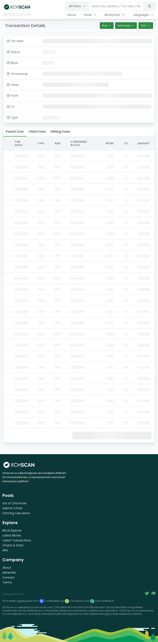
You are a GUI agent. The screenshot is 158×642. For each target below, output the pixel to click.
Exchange (124, 25)
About (6, 568)
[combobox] (116, 6)
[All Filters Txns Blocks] (76, 6)
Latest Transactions (16, 540)
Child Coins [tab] (37, 131)
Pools (88, 15)
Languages (141, 15)
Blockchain (112, 15)
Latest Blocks (11, 535)
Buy (104, 25)
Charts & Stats (12, 545)
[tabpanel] (79, 289)
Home (71, 15)
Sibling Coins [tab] (60, 131)
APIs (5, 550)
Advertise (9, 572)
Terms (7, 582)
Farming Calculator (16, 513)
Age (58, 143)
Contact (8, 577)
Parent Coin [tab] (15, 131)
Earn (143, 25)
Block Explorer (12, 530)
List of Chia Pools (14, 503)
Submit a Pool (12, 508)
